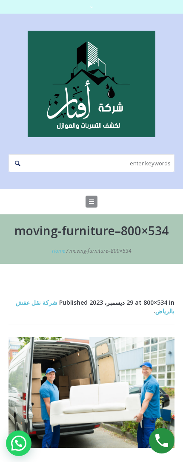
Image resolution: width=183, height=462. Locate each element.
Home (58, 250)
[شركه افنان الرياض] (91, 84)
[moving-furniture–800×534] (91, 392)
